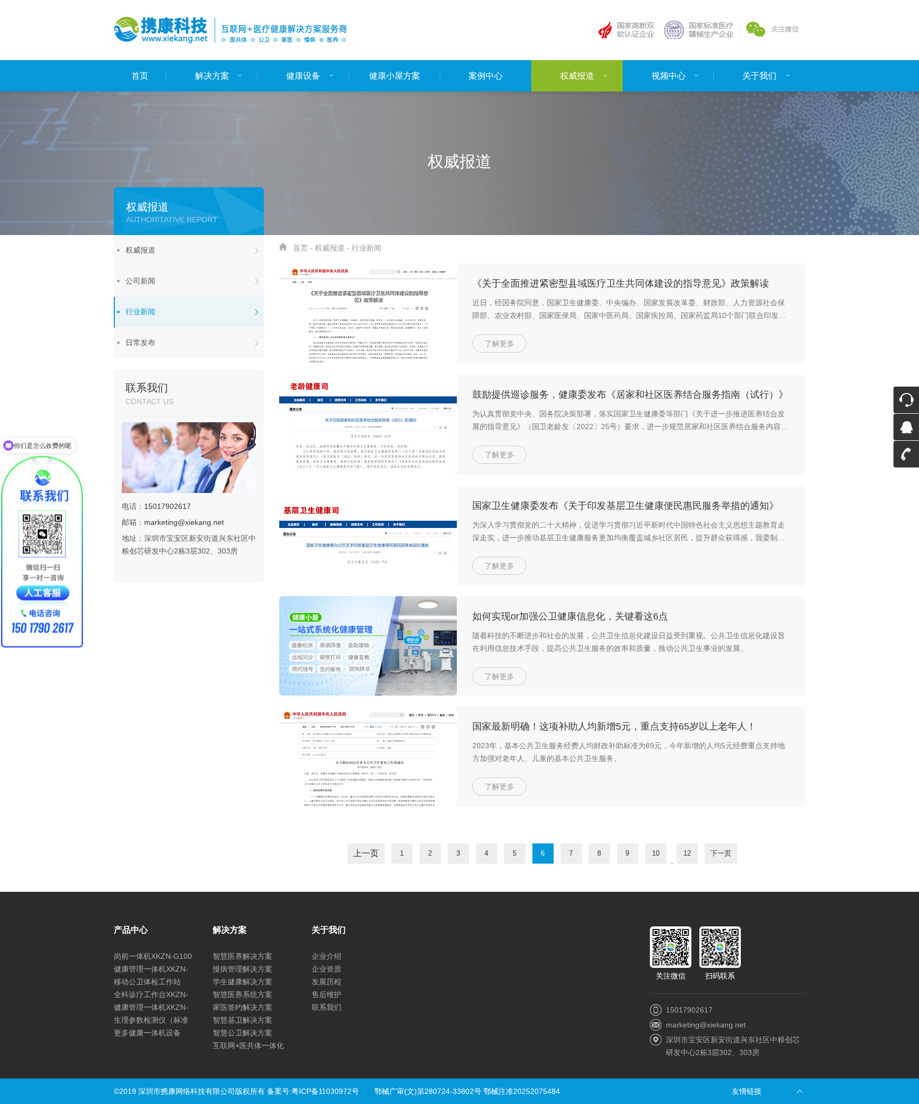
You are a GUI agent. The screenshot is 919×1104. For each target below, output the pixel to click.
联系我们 (326, 1007)
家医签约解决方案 (242, 1007)
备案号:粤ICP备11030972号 (313, 1091)
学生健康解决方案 (242, 981)
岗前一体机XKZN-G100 (153, 956)
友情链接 (747, 1091)
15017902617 (167, 506)
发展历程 (326, 981)
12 (687, 853)
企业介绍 (326, 956)
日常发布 (140, 342)
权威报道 (140, 250)
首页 (300, 248)
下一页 (721, 853)
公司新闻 (140, 281)
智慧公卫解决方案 (242, 1032)
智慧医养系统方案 (242, 994)
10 (655, 853)
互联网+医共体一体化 (248, 1045)
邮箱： (173, 522)
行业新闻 (140, 311)
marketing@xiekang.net (184, 522)
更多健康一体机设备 (147, 1032)
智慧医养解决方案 (242, 956)
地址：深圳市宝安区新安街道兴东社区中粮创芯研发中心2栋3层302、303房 (189, 544)
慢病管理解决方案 (242, 969)
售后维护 (326, 994)
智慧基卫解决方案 (242, 1020)
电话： (156, 506)
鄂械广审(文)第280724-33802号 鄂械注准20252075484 (467, 1091)
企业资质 (326, 969)
